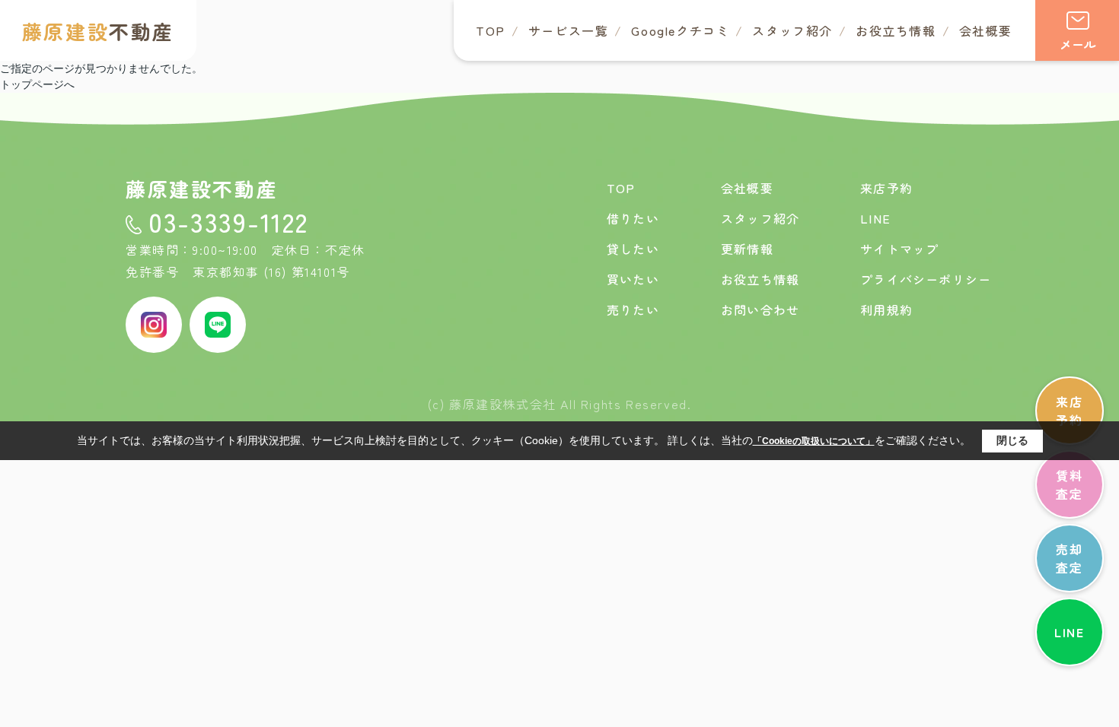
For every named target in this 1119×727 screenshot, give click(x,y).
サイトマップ (899, 249)
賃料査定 (1069, 484)
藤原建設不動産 (202, 188)
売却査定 (1069, 558)
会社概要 (985, 30)
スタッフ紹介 (792, 30)
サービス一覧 (568, 30)
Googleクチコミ (680, 30)
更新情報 (747, 249)
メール (1078, 44)
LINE (1069, 632)
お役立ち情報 (896, 30)
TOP (490, 30)
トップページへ (37, 84)
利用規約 (886, 309)
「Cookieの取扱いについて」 (814, 441)
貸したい (633, 249)
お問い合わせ (760, 309)
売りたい (633, 309)
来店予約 (1069, 410)
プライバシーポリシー (925, 279)
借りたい (633, 218)
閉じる (1012, 440)
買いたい (633, 279)
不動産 (98, 31)
